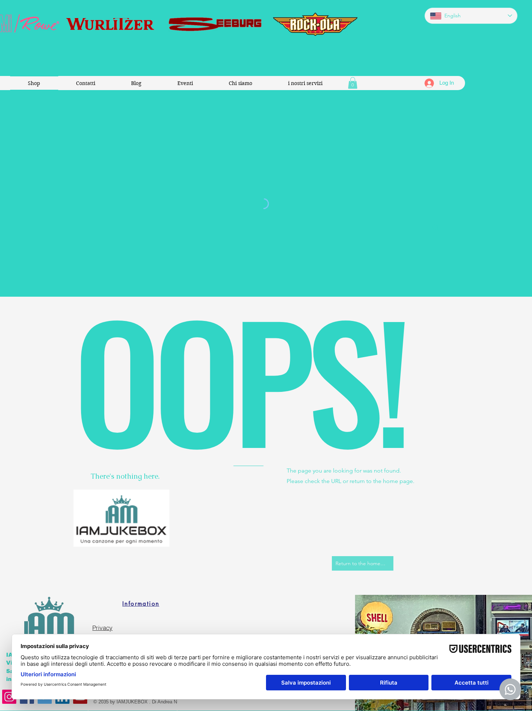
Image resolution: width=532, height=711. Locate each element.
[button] (353, 83)
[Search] (435, 227)
